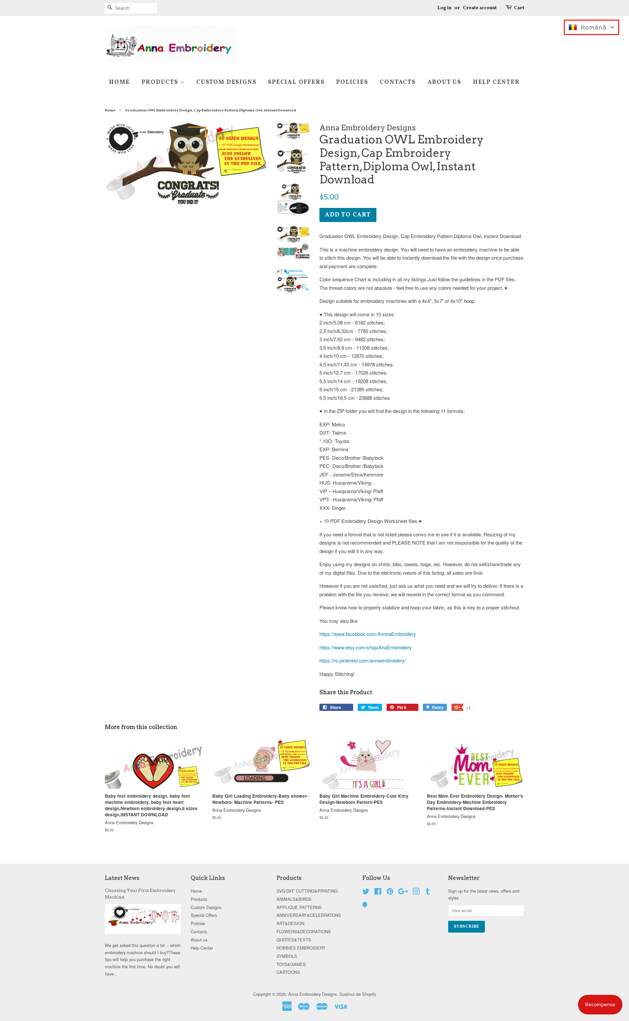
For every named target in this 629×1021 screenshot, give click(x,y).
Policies (352, 82)
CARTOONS (288, 972)
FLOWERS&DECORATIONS (303, 931)
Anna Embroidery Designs (312, 994)
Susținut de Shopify (357, 994)
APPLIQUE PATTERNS (299, 907)
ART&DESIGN (290, 923)
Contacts (397, 82)
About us (444, 82)
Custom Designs (226, 82)
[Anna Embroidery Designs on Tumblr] (427, 892)
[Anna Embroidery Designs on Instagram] (416, 892)
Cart (519, 8)
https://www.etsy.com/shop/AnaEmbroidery (365, 647)
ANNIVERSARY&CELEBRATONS (308, 915)
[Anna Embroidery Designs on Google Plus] (403, 892)
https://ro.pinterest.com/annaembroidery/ (362, 660)
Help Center (496, 82)
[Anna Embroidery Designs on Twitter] (366, 892)
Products (161, 82)
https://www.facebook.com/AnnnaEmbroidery (367, 633)
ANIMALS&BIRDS (294, 899)
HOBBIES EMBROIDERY (301, 948)
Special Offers (296, 82)
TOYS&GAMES (291, 964)
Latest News (122, 878)
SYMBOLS (286, 956)
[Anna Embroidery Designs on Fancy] (365, 906)
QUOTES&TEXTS (293, 940)
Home (119, 82)
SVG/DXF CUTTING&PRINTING (307, 891)
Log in (444, 8)
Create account (480, 8)
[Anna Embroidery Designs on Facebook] (378, 892)
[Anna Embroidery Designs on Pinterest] (389, 892)
